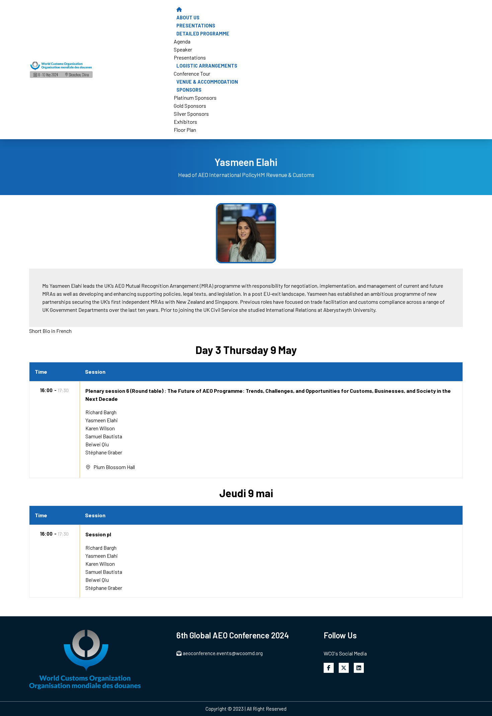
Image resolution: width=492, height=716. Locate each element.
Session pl (98, 534)
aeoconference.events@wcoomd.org (223, 653)
